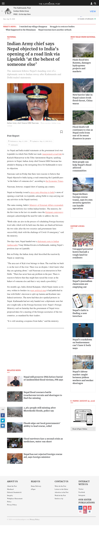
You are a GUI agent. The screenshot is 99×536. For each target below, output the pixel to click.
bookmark (61, 131)
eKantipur (80, 508)
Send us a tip (59, 498)
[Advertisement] (35, 349)
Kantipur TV (90, 512)
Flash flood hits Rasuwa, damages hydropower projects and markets (82, 66)
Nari (80, 512)
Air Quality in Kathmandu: (86, 19)
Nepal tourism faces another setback (54, 30)
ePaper (33, 489)
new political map (38, 290)
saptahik (85, 508)
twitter (3, 420)
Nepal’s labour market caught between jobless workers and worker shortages (83, 377)
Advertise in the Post (61, 492)
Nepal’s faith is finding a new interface (80, 313)
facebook (3, 415)
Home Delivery (36, 486)
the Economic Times (54, 181)
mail (3, 426)
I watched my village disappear (33, 27)
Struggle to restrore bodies (62, 27)
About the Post (12, 486)
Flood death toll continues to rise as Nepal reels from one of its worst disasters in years (83, 133)
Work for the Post (60, 495)
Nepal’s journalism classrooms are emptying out (82, 284)
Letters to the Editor (61, 489)
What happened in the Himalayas (21, 30)
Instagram (82, 495)
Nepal (90, 508)
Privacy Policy (12, 504)
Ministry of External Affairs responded (46, 205)
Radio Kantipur (85, 512)
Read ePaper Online (80, 429)
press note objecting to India (42, 192)
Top (94, 516)
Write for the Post (60, 486)
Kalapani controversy (54, 212)
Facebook (82, 492)
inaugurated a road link (52, 153)
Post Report (13, 136)
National (11, 37)
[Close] (2, 11)
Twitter (81, 489)
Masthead (10, 489)
